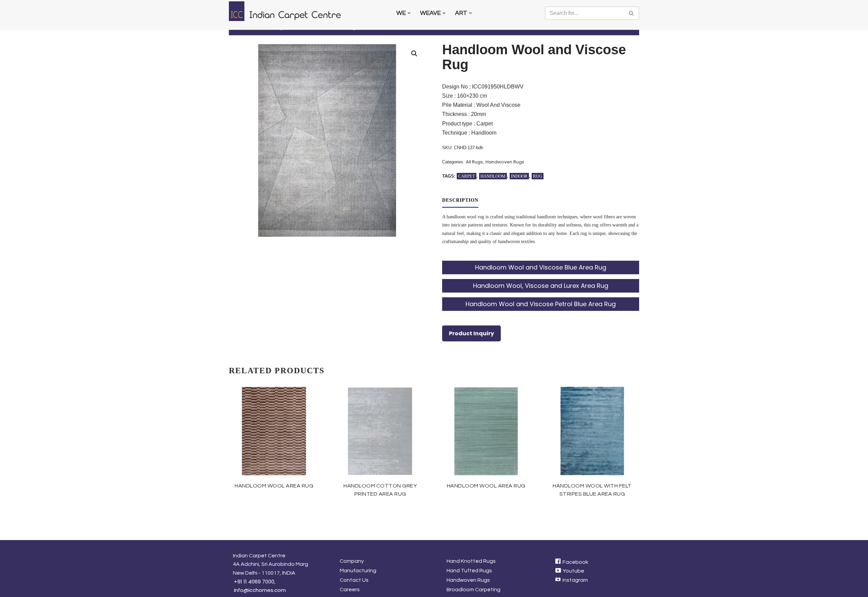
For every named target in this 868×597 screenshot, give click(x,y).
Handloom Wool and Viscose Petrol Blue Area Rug (541, 304)
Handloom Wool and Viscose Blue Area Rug (540, 267)
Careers (350, 589)
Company (352, 561)
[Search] (631, 13)
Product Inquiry (471, 333)
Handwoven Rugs (505, 162)
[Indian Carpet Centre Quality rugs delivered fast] (288, 11)
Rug (537, 176)
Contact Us (354, 580)
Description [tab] (460, 200)
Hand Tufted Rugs (469, 570)
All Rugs (474, 162)
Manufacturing (358, 570)
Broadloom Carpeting (473, 589)
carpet (466, 176)
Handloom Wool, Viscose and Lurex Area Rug (540, 285)
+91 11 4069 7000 (254, 581)
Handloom (493, 176)
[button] (409, 13)
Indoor (519, 176)
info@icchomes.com (260, 590)
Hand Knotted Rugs (471, 561)
